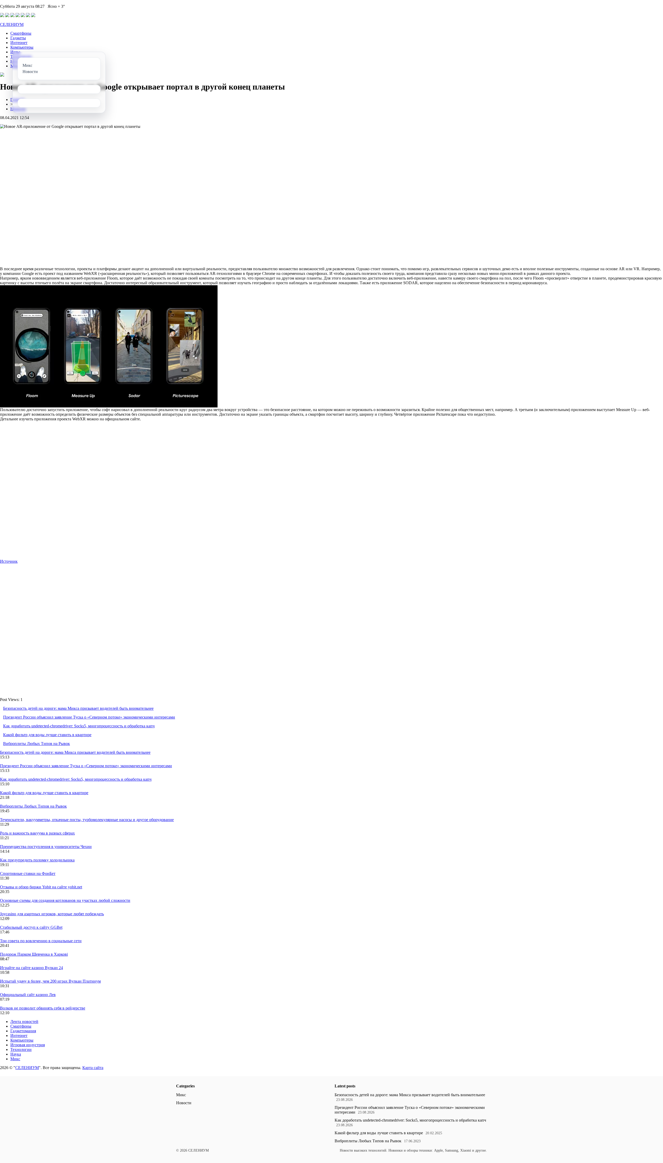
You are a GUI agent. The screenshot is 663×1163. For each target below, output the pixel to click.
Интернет (18, 42)
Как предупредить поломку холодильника (37, 860)
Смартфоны (20, 33)
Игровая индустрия (27, 1045)
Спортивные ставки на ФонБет (27, 873)
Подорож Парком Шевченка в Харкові (34, 954)
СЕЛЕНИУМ (12, 24)
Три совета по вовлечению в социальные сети (41, 941)
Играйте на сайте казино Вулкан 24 (31, 967)
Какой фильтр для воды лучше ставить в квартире (47, 735)
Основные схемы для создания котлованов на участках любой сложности (65, 900)
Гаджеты (18, 38)
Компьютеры (21, 47)
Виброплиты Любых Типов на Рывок (36, 743)
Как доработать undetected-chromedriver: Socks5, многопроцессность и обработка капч (79, 726)
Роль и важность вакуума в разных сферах (37, 833)
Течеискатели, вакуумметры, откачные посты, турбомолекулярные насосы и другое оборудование (87, 819)
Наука (15, 1054)
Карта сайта (92, 1067)
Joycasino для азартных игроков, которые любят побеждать (52, 914)
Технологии (21, 1049)
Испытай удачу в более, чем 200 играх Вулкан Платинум (50, 981)
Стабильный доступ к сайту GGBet (31, 927)
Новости (183, 1103)
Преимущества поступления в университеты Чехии (46, 846)
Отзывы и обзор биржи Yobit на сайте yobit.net (41, 887)
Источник (9, 561)
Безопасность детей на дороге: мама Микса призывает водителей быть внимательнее (78, 708)
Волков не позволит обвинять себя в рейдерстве (42, 1008)
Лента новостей (24, 1021)
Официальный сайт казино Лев (28, 994)
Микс (15, 1059)
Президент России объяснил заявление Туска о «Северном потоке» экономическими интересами (89, 717)
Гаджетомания (23, 1031)
